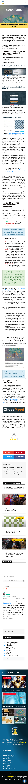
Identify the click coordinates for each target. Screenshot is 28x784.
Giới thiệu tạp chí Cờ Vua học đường (14, 706)
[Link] (18, 581)
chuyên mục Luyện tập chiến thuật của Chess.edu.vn (15, 171)
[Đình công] (9, 581)
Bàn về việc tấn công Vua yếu (14, 690)
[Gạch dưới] (7, 581)
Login (23, 571)
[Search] (22, 2)
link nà (9, 75)
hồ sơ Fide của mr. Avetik (12, 399)
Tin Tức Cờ (6, 33)
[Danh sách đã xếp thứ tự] (11, 581)
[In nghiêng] (6, 581)
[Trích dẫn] (15, 581)
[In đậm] (4, 581)
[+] (22, 580)
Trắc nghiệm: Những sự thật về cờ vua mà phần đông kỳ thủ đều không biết (14, 555)
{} (20, 580)
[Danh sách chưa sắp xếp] (13, 581)
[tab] (13, 637)
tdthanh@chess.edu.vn (9, 603)
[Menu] (25, 2)
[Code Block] (16, 581)
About (5, 773)
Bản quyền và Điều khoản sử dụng (14, 773)
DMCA (23, 773)
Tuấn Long (6, 596)
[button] (8, 452)
